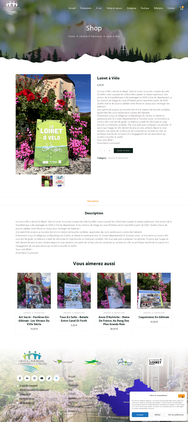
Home (72, 36)
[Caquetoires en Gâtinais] (154, 291)
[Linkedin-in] (27, 378)
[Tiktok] (49, 378)
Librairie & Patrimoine (90, 36)
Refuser (157, 415)
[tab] (93, 201)
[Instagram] (34, 378)
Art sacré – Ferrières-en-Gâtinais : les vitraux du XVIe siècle (34, 320)
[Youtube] (42, 378)
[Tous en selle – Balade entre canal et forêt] (74, 291)
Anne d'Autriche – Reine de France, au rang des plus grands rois (114, 320)
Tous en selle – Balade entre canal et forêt (74, 318)
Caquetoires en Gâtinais (154, 317)
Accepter (140, 415)
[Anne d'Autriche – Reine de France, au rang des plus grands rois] (114, 291)
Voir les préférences (176, 415)
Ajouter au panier (123, 150)
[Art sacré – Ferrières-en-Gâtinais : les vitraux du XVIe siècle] (34, 291)
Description (93, 201)
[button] (181, 396)
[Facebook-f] (20, 378)
